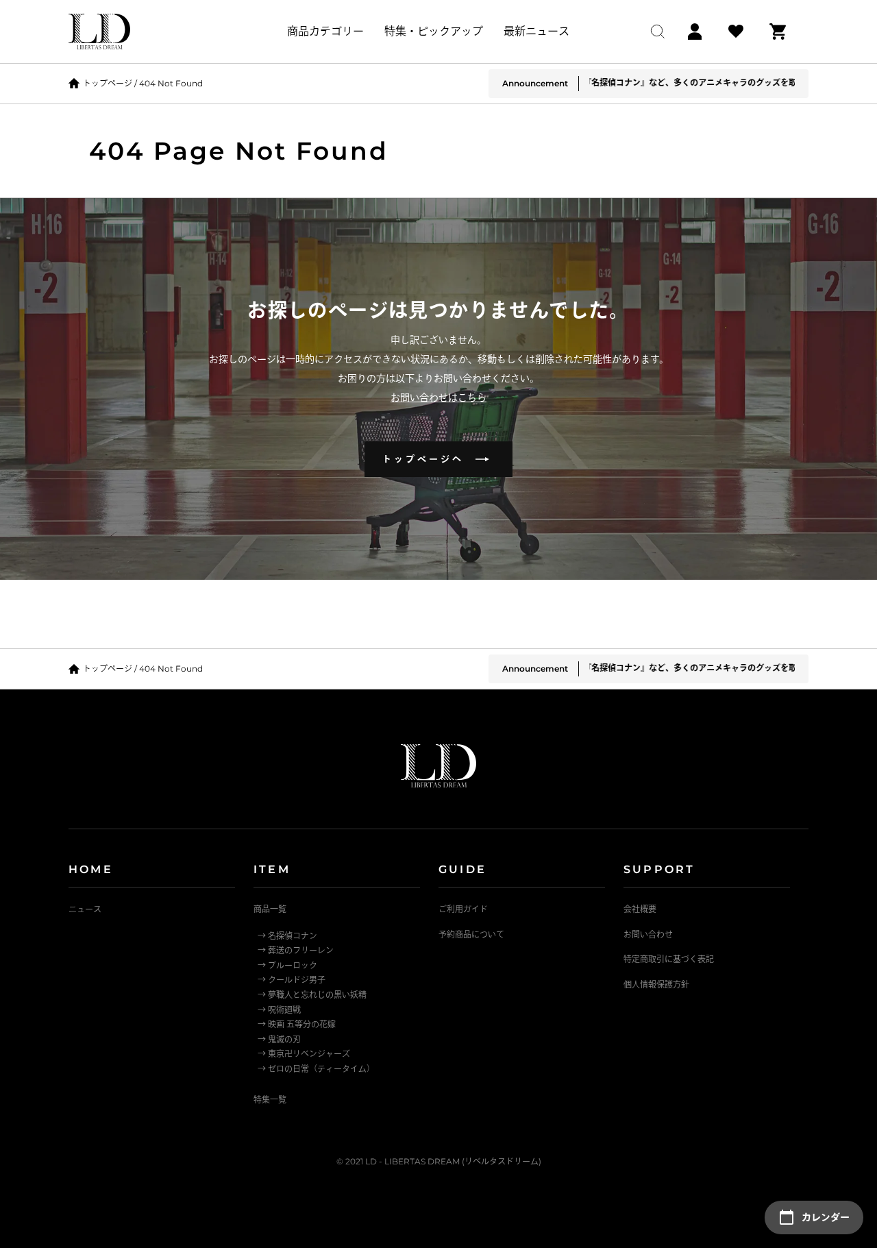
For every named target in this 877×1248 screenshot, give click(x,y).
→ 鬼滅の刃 (279, 1039)
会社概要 (639, 909)
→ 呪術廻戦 (279, 1010)
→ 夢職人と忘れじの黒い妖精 (312, 995)
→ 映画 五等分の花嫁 (297, 1024)
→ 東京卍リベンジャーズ (304, 1054)
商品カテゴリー (325, 31)
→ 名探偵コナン (287, 936)
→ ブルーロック (287, 965)
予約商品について (471, 934)
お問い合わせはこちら (438, 397)
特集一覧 (270, 1099)
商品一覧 (270, 909)
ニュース (85, 909)
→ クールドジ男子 (291, 980)
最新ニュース (536, 31)
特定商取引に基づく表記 (668, 959)
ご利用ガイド (463, 909)
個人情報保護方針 (656, 984)
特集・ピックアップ (433, 31)
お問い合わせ (648, 934)
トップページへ (428, 458)
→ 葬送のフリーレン (296, 950)
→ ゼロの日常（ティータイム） (316, 1069)
